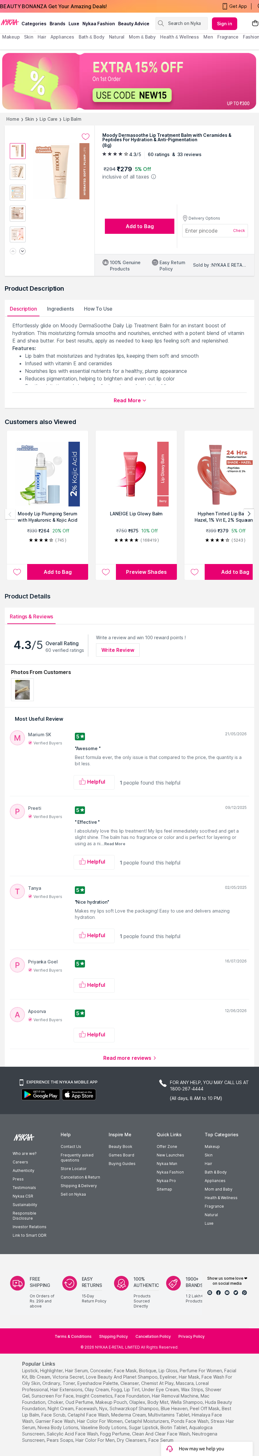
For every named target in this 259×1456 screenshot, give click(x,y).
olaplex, (137, 1402)
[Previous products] (10, 514)
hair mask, (189, 1377)
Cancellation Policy (153, 1336)
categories (33, 23)
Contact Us (71, 1146)
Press (18, 1179)
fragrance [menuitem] (227, 36)
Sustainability (25, 1204)
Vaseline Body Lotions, (104, 1427)
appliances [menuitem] (62, 36)
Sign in (224, 23)
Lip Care (48, 119)
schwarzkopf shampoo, (135, 1408)
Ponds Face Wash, (190, 1421)
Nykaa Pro (166, 1180)
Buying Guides (122, 1163)
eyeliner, (169, 1377)
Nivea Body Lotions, (58, 1427)
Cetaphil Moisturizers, (147, 1421)
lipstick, (30, 1370)
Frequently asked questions (77, 1157)
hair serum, (77, 1370)
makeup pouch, (111, 1402)
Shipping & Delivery (79, 1185)
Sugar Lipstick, (144, 1427)
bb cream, (40, 1377)
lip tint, (132, 1389)
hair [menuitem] (42, 36)
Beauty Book (120, 1146)
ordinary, (51, 1383)
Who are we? (24, 1153)
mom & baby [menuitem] (142, 36)
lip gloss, (168, 1370)
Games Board (121, 1155)
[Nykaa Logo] (10, 22)
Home (12, 119)
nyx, (103, 1408)
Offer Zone (167, 1146)
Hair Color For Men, (95, 1440)
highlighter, (52, 1370)
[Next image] (22, 251)
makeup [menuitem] (11, 36)
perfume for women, (201, 1370)
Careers (20, 1162)
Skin (29, 119)
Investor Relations (29, 1226)
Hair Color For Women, (100, 1421)
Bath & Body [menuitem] (92, 36)
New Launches (170, 1155)
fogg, (117, 1389)
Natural (211, 1214)
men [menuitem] (208, 36)
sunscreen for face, (53, 1395)
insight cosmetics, (94, 1395)
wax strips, (192, 1389)
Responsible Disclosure (24, 1216)
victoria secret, (68, 1377)
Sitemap (164, 1189)
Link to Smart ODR (29, 1235)
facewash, (87, 1408)
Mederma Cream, (129, 1414)
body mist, (158, 1402)
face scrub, (53, 1414)
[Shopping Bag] (255, 23)
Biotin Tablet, (174, 1427)
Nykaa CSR (23, 1196)
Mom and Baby (218, 1189)
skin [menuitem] (28, 36)
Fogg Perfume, (115, 1433)
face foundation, (133, 1395)
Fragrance (214, 1206)
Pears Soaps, (60, 1440)
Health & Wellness (221, 1197)
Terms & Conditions (73, 1336)
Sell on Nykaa (73, 1194)
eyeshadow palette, (98, 1383)
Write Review (117, 650)
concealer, (101, 1370)
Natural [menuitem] (116, 36)
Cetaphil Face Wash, (89, 1414)
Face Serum (160, 1440)
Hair (208, 1163)
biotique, (148, 1370)
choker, (56, 1402)
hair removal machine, (175, 1395)
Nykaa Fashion (98, 23)
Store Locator (74, 1168)
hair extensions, (66, 1389)
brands (57, 23)
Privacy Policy (191, 1336)
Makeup (212, 1146)
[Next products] (249, 514)
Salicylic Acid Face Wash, (73, 1433)
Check (239, 230)
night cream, (61, 1408)
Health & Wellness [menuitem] (179, 36)
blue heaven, (175, 1408)
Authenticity (23, 1170)
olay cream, (97, 1389)
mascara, (185, 1383)
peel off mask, (205, 1408)
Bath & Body (216, 1172)
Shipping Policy (113, 1336)
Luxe (209, 1223)
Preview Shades (146, 572)
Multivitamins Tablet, (169, 1414)
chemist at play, (158, 1383)
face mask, (126, 1370)
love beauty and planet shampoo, (122, 1377)
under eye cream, (161, 1389)
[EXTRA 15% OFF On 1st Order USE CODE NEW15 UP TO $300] (129, 81)
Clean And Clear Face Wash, (161, 1433)
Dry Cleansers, (132, 1440)
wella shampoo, (187, 1402)
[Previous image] (13, 251)
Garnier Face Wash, (55, 1421)
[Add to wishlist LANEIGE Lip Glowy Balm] (106, 572)
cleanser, (130, 1383)
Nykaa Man (167, 1163)
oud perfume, (79, 1402)
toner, (69, 1383)
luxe (74, 23)
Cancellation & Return (80, 1177)
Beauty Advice (133, 23)
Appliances (215, 1180)
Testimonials (24, 1187)
